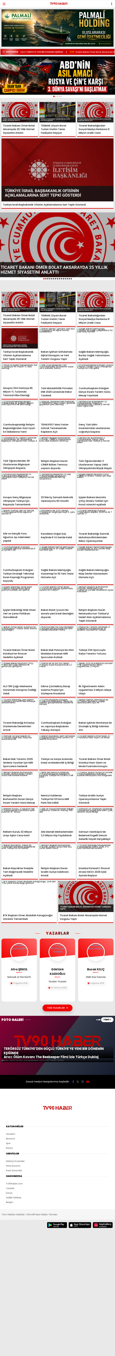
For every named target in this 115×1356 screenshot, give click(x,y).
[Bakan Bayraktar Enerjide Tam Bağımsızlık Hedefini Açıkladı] (19, 854)
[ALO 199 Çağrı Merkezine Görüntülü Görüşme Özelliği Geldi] (19, 673)
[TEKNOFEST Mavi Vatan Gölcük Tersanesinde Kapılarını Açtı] (57, 411)
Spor (8, 1143)
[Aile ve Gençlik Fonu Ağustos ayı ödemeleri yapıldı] (19, 520)
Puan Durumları (14, 1170)
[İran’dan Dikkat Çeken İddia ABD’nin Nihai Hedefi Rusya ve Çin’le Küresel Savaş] (57, 75)
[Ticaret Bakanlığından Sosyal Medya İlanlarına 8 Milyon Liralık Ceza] (95, 112)
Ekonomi (10, 1138)
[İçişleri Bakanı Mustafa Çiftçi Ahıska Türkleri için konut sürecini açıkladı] (95, 484)
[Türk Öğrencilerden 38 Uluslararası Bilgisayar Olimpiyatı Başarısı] (19, 447)
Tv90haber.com (14, 1183)
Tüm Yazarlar (56, 1007)
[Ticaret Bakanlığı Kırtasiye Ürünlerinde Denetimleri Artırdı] (19, 709)
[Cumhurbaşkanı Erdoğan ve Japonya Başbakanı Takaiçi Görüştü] (57, 709)
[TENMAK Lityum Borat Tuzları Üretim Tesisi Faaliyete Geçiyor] (57, 112)
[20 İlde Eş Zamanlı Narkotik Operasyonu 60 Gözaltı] (57, 484)
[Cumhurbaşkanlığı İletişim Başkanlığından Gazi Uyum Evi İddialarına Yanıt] (19, 411)
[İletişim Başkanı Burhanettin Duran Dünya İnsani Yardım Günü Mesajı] (19, 782)
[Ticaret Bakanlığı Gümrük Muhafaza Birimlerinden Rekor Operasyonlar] (95, 520)
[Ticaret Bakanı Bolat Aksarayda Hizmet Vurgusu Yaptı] (86, 896)
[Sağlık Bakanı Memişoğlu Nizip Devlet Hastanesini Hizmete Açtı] (95, 556)
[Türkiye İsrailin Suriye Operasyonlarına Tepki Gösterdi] (95, 782)
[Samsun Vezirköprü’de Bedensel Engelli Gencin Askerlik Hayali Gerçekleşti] (95, 818)
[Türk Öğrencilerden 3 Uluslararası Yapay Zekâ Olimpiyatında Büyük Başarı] (95, 447)
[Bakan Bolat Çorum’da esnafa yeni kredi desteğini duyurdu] (57, 596)
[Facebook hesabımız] (73, 1082)
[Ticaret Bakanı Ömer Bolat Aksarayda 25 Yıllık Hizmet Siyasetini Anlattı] (19, 112)
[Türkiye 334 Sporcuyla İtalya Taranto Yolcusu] (95, 636)
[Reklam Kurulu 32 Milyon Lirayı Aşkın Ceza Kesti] (19, 818)
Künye (9, 1192)
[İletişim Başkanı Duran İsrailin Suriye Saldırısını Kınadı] (57, 854)
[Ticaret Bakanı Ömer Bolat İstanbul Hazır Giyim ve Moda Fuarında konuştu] (95, 745)
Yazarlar (10, 1188)
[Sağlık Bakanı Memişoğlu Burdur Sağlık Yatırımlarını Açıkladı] (95, 338)
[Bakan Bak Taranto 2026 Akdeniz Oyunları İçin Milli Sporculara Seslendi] (19, 745)
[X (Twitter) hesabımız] (77, 1082)
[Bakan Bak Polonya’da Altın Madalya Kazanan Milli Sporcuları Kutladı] (57, 636)
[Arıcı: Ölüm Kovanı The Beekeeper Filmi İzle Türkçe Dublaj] (57, 1061)
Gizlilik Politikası (13, 1197)
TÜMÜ (106, 1019)
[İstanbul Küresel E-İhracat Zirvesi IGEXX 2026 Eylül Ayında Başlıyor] (95, 854)
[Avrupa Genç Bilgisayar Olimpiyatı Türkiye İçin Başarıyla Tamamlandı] (19, 484)
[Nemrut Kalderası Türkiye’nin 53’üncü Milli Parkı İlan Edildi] (57, 782)
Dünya (9, 1147)
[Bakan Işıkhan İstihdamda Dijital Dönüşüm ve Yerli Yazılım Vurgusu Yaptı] (57, 338)
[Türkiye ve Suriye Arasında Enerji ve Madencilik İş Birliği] (57, 745)
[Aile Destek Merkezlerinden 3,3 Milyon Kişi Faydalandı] (57, 818)
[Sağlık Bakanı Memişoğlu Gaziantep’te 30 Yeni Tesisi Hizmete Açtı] (57, 556)
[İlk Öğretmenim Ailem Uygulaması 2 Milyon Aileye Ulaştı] (95, 673)
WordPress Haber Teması (42, 1214)
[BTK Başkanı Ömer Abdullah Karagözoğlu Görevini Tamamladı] (29, 896)
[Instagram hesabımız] (82, 1082)
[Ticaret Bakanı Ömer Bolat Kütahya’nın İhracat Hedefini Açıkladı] (19, 636)
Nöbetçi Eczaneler (15, 1161)
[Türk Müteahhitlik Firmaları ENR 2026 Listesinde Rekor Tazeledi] (57, 374)
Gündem (10, 1134)
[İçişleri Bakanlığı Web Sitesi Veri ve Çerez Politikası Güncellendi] (19, 596)
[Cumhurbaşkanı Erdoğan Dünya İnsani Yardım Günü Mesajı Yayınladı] (95, 374)
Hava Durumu (13, 1165)
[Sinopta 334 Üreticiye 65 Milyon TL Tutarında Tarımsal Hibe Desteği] (19, 374)
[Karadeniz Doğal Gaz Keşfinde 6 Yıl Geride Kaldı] (57, 520)
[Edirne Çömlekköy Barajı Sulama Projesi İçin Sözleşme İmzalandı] (57, 673)
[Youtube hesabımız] (87, 1082)
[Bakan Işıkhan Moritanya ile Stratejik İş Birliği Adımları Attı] (95, 709)
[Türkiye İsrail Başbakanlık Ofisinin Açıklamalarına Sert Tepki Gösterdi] (57, 169)
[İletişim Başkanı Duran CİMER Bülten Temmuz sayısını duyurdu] (57, 447)
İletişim (9, 1202)
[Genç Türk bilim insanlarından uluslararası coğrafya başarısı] (95, 411)
